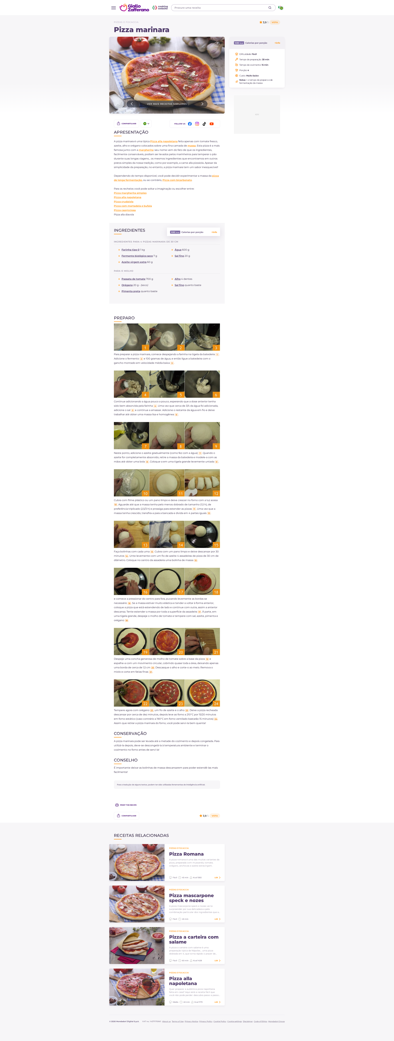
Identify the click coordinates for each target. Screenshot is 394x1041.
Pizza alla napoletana (164, 141)
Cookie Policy (219, 1021)
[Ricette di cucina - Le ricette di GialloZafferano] (281, 7)
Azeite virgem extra (134, 262)
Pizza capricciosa (125, 210)
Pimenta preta (131, 291)
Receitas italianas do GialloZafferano (144, 7)
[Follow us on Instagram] (197, 124)
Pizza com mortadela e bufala (133, 205)
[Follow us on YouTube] (212, 124)
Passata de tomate (133, 279)
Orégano (127, 285)
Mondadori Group (276, 1021)
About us (166, 1021)
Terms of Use (178, 1021)
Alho (178, 279)
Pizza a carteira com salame (194, 939)
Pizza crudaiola (123, 201)
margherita (146, 150)
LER (216, 877)
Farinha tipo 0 (130, 249)
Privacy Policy (205, 1021)
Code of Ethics (260, 1021)
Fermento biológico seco (137, 255)
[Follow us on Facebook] (190, 124)
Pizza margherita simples (130, 193)
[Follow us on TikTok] (205, 124)
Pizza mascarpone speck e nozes (191, 898)
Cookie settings (234, 1021)
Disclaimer (248, 1021)
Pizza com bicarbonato (177, 180)
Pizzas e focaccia (126, 22)
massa (192, 145)
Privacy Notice (191, 1021)
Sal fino (179, 255)
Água (178, 249)
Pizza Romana (186, 854)
